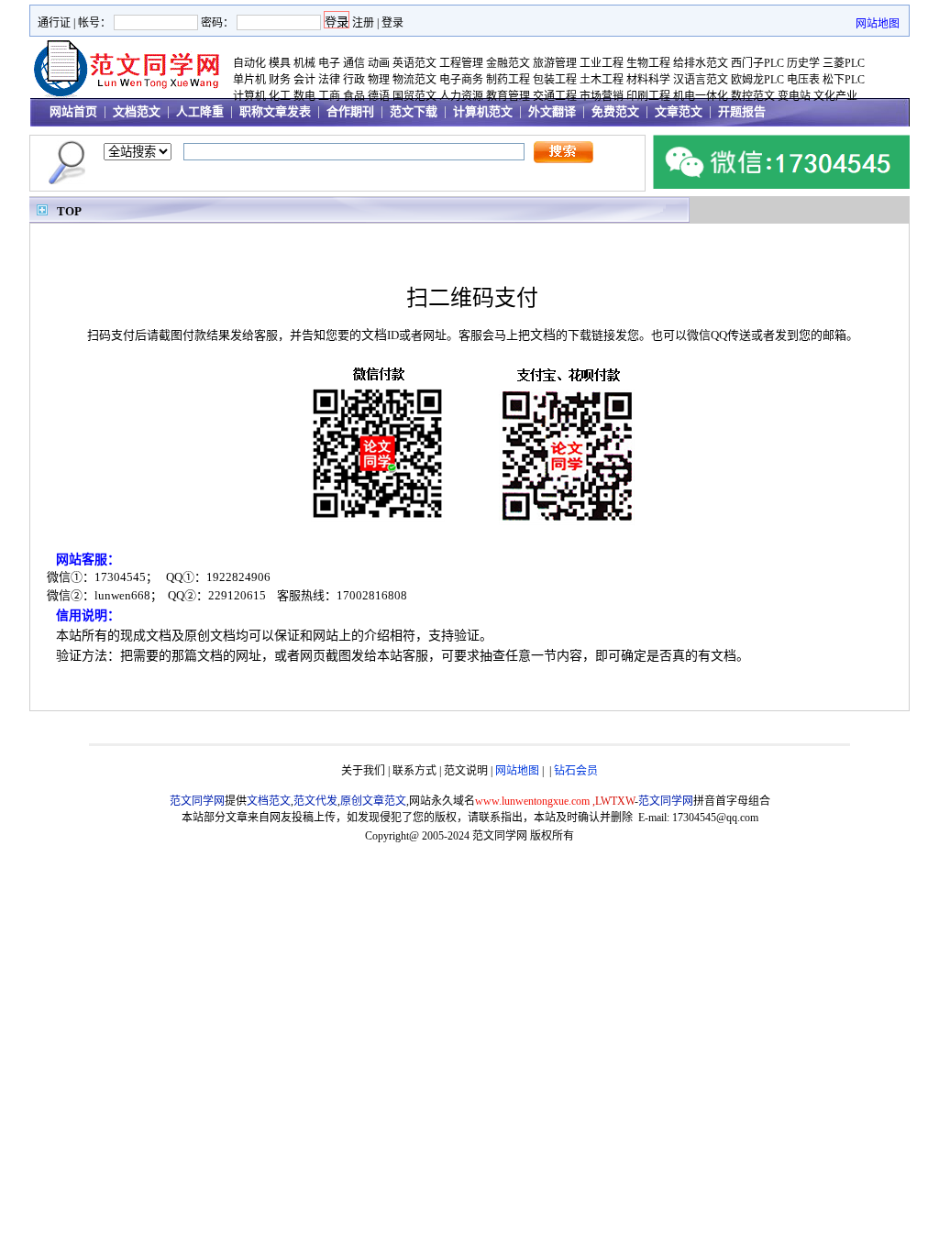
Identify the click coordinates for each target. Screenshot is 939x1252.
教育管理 (508, 96)
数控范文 (753, 96)
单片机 (249, 79)
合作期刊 (350, 111)
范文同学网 (499, 835)
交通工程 (555, 96)
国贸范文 (414, 96)
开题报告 (742, 111)
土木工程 (602, 79)
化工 (280, 96)
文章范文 (678, 111)
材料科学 (648, 79)
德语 (379, 96)
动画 (379, 63)
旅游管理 (555, 63)
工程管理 (461, 63)
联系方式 (414, 770)
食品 (354, 96)
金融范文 (508, 63)
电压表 (803, 79)
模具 (280, 63)
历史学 (803, 63)
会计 (304, 79)
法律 (329, 79)
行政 (354, 79)
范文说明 (466, 770)
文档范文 (136, 111)
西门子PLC (757, 63)
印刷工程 (648, 96)
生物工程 (648, 63)
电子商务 (461, 79)
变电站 (794, 96)
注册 (363, 22)
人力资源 (461, 96)
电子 (329, 63)
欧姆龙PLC (757, 79)
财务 (280, 79)
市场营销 (602, 96)
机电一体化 (700, 96)
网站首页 (73, 111)
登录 (392, 22)
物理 (379, 79)
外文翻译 (552, 111)
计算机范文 (483, 111)
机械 (304, 63)
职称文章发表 (275, 111)
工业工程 (602, 63)
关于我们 (363, 770)
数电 (304, 96)
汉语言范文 (700, 79)
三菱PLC (844, 63)
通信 (354, 63)
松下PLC (844, 79)
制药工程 (508, 79)
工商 (329, 96)
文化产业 (835, 96)
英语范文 (414, 63)
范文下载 (413, 111)
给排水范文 (700, 63)
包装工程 (555, 79)
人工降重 (200, 111)
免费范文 (615, 111)
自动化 (249, 63)
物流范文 (414, 79)
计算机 (249, 96)
